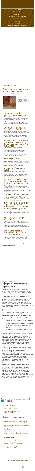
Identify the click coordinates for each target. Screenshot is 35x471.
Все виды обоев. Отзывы (16, 194)
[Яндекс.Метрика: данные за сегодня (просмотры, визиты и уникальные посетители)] (27, 467)
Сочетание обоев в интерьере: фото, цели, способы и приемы (15, 232)
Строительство (17, 18)
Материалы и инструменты (17, 16)
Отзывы (17, 23)
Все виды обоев (6, 244)
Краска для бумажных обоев (14, 169)
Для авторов (24, 460)
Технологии (17, 14)
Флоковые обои (11, 158)
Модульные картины (9, 412)
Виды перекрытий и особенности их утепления (15, 440)
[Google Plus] (11, 401)
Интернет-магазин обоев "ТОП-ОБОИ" (13, 420)
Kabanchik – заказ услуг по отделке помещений (15, 433)
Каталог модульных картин (10, 408)
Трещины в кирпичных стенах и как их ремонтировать (17, 444)
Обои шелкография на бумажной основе (14, 129)
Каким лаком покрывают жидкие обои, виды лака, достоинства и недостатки (16, 181)
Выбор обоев (17, 12)
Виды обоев (18, 9)
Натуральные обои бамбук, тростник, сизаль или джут (16, 115)
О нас (5, 430)
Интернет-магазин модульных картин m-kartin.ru (15, 421)
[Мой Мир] (9, 401)
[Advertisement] (13, 55)
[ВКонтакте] (2, 401)
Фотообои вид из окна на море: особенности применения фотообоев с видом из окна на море (16, 205)
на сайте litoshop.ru (7, 306)
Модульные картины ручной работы (12, 411)
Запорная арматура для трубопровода (13, 443)
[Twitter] (4, 401)
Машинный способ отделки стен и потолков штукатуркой (18, 442)
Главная (9, 460)
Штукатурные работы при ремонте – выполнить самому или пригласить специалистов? (17, 446)
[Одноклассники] (7, 401)
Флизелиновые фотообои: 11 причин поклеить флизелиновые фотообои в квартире (16, 143)
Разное (17, 21)
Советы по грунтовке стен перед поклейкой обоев (15, 90)
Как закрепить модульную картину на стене (14, 410)
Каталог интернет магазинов (17, 25)
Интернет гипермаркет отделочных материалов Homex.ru (18, 432)
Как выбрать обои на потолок (14, 219)
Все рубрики (16, 460)
